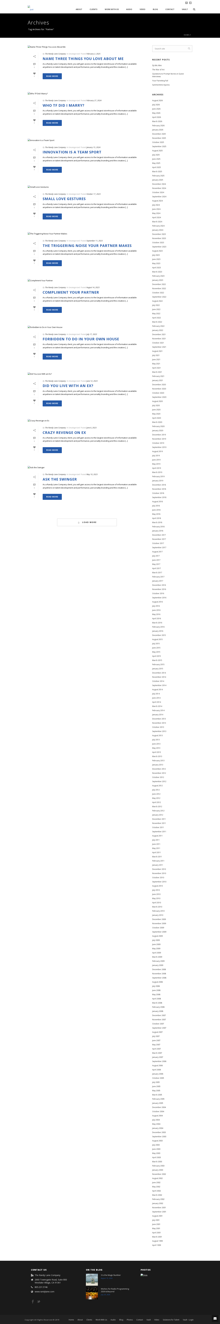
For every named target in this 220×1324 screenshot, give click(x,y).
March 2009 (157, 957)
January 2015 (157, 668)
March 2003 (157, 1161)
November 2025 (159, 138)
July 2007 (156, 1036)
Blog (155, 9)
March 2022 (157, 322)
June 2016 (156, 610)
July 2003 (156, 1145)
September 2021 (159, 347)
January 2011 (157, 865)
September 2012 (159, 781)
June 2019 (156, 459)
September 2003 (159, 1136)
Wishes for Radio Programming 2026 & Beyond (115, 1290)
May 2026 (156, 113)
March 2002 (157, 1195)
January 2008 (157, 1011)
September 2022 (159, 297)
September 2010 (159, 881)
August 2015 (157, 639)
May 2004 (156, 1124)
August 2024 (157, 200)
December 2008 (159, 969)
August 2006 (157, 1065)
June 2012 (156, 794)
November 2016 (159, 589)
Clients (93, 9)
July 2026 (156, 104)
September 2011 (159, 831)
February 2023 (158, 276)
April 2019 (156, 468)
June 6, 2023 (92, 427)
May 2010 (156, 898)
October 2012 (158, 777)
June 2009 (156, 944)
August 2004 (157, 1115)
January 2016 (157, 631)
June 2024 (156, 209)
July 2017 (156, 556)
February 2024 (158, 226)
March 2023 (157, 271)
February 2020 (158, 426)
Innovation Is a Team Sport (72, 151)
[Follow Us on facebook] (33, 1302)
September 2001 (159, 1211)
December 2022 (159, 284)
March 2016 (157, 622)
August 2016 (157, 602)
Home (186, 35)
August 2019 (157, 451)
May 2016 (156, 614)
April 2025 (156, 167)
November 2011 (159, 823)
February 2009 (158, 961)
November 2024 (159, 188)
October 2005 (158, 1078)
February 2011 (158, 861)
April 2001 (156, 1232)
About (79, 9)
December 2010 (159, 869)
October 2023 (158, 242)
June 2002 (156, 1182)
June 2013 (156, 744)
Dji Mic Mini (157, 65)
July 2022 (156, 305)
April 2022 (156, 317)
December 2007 (159, 1015)
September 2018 (159, 497)
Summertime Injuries (161, 85)
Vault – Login (188, 1320)
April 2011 (156, 852)
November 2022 (159, 288)
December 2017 (159, 535)
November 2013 (159, 723)
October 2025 (158, 142)
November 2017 (159, 539)
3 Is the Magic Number (111, 1275)
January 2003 (157, 1170)
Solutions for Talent (171, 1320)
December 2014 (159, 673)
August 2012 (157, 785)
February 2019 (158, 476)
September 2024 (159, 196)
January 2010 (157, 915)
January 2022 (157, 330)
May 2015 (156, 652)
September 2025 (159, 146)
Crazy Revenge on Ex (64, 432)
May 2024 (156, 213)
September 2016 (159, 597)
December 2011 (159, 819)
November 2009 (159, 923)
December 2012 (159, 769)
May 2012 (156, 798)
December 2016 (159, 585)
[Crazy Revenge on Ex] (87, 420)
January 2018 (157, 531)
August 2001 (157, 1216)
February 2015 (158, 664)
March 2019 (157, 472)
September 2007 (159, 1028)
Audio (129, 9)
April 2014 (156, 702)
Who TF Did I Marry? (63, 105)
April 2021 (156, 368)
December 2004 (159, 1107)
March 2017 (157, 572)
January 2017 (157, 581)
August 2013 (157, 735)
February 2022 (158, 326)
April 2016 (156, 618)
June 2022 (156, 309)
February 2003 (158, 1166)
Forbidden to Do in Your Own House (81, 338)
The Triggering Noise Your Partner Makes (87, 245)
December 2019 (159, 434)
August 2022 (157, 301)
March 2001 (157, 1237)
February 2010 (158, 911)
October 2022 (158, 292)
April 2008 (156, 998)
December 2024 (159, 184)
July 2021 (156, 355)
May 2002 (156, 1186)
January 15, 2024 (93, 147)
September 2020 (159, 397)
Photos (130, 1320)
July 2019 (156, 455)
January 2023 (157, 280)
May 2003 (156, 1153)
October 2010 (158, 877)
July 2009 (156, 940)
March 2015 (157, 660)
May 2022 (156, 313)
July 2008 (156, 986)
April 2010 (156, 902)
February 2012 (158, 810)
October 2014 (158, 681)
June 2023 (156, 259)
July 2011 (156, 840)
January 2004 (157, 1128)
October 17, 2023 (94, 194)
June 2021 (156, 359)
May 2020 (156, 414)
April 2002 (156, 1191)
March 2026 (157, 121)
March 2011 (157, 856)
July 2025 (156, 155)
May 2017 (156, 564)
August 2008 (157, 982)
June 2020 (156, 409)
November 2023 (159, 238)
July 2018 (156, 505)
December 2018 (159, 485)
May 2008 (156, 994)
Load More (89, 522)
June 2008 (156, 990)
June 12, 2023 (92, 381)
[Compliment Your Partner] (87, 280)
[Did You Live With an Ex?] (87, 374)
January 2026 (157, 129)
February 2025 (158, 175)
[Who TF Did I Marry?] (87, 93)
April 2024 (156, 217)
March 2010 (157, 906)
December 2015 (159, 635)
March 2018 (157, 522)
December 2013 (159, 719)
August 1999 (157, 1241)
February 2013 (158, 760)
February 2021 (158, 376)
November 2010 (159, 873)
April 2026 (156, 117)
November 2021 (159, 338)
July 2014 (156, 693)
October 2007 (158, 1023)
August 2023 (157, 251)
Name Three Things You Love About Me (83, 58)
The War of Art (158, 69)
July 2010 (156, 890)
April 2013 (156, 752)
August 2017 (157, 551)
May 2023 (156, 263)
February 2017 (158, 576)
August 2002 (157, 1178)
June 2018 (156, 510)
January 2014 (157, 714)
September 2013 (159, 731)
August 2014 (157, 689)
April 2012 (156, 802)
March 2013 (157, 756)
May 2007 (156, 1044)
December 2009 (159, 919)
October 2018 (158, 493)
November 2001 (159, 1207)
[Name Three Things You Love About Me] (87, 46)
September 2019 (159, 447)
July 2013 (156, 739)
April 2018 (156, 518)
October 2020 (158, 393)
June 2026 (156, 109)
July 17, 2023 (92, 334)
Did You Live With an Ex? (68, 385)
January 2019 (157, 480)
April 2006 (156, 1069)
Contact (169, 9)
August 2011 (157, 835)
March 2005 (157, 1094)
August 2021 (157, 351)
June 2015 (156, 647)
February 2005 (158, 1099)
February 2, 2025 (93, 54)
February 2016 (158, 627)
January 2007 (157, 1057)
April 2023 (156, 267)
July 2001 (156, 1220)
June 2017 (156, 560)
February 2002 (158, 1199)
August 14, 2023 (93, 287)
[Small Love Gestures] (87, 187)
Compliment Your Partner (71, 292)
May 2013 (156, 748)
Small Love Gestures (64, 198)
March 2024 (157, 221)
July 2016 (156, 606)
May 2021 (156, 363)
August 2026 (157, 100)
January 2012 (157, 815)
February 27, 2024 (94, 100)
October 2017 (158, 543)
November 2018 (159, 489)
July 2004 (156, 1120)
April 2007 (156, 1049)
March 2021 (157, 372)
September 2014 (159, 685)
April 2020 (156, 418)
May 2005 (156, 1090)
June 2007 (156, 1040)
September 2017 (159, 547)
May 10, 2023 (92, 474)
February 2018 (158, 526)
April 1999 (156, 1245)
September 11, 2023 (95, 240)
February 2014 (158, 710)
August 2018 (157, 501)
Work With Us (112, 9)
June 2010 (156, 894)
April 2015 (156, 656)
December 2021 (159, 334)
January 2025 (157, 180)
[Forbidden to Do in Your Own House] (87, 327)
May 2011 (156, 848)
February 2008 (158, 1007)
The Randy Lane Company (55, 54)
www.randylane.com (44, 1291)
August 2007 (157, 1032)
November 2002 (159, 1174)
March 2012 (157, 806)
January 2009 (157, 965)
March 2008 (157, 1003)
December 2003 (159, 1132)
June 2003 (156, 1149)
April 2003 (156, 1157)
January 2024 (157, 230)
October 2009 (158, 927)
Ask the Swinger (60, 479)
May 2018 (156, 514)
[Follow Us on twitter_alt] (38, 1302)
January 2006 (157, 1074)
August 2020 (157, 401)
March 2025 (157, 171)
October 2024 (158, 192)
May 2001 (156, 1228)
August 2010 (157, 886)
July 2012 (156, 790)
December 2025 (159, 134)
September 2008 (159, 978)
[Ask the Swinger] (87, 467)
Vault (185, 9)
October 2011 (158, 827)
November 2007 (159, 1019)
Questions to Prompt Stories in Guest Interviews (168, 75)
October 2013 (158, 727)
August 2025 (157, 150)
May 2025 (156, 163)
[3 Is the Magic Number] (92, 1280)
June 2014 (156, 698)
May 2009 (156, 948)
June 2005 (156, 1086)
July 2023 (156, 255)
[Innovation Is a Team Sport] (87, 140)
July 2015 (156, 643)
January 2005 (157, 1103)
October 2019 (158, 443)
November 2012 (159, 773)
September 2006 (159, 1061)
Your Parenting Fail (160, 80)
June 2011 (156, 844)
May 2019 (156, 464)
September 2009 (159, 932)
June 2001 (156, 1224)
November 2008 (159, 973)
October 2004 (158, 1111)
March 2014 (157, 706)
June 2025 (156, 159)
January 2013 (157, 764)
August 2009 (157, 936)
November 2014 (159, 677)
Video (142, 9)
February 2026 (158, 125)
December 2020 (159, 384)
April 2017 (156, 568)
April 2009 (156, 952)
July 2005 (156, 1082)
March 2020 (157, 422)
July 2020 (156, 405)
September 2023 (159, 246)
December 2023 (159, 234)
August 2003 (157, 1140)
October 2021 (158, 343)
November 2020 (159, 388)
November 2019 (159, 439)
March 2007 (157, 1053)
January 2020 (157, 430)
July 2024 (156, 205)
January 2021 (157, 380)
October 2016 (158, 593)
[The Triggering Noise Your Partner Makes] (87, 233)
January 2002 (157, 1203)
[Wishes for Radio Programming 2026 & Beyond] (92, 1293)
